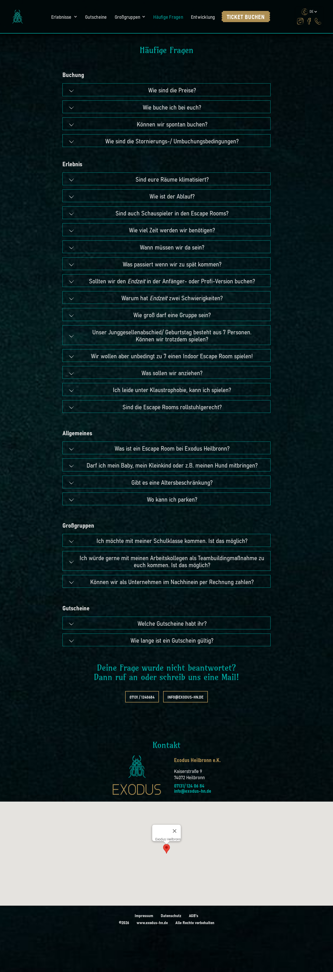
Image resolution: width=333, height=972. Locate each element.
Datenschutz (171, 915)
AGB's (193, 915)
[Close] (174, 831)
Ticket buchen (246, 16)
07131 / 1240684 (142, 697)
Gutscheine (96, 16)
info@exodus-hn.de (185, 697)
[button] (64, 16)
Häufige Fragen (168, 16)
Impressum (144, 915)
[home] (17, 16)
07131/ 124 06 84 (189, 785)
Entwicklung (203, 16)
